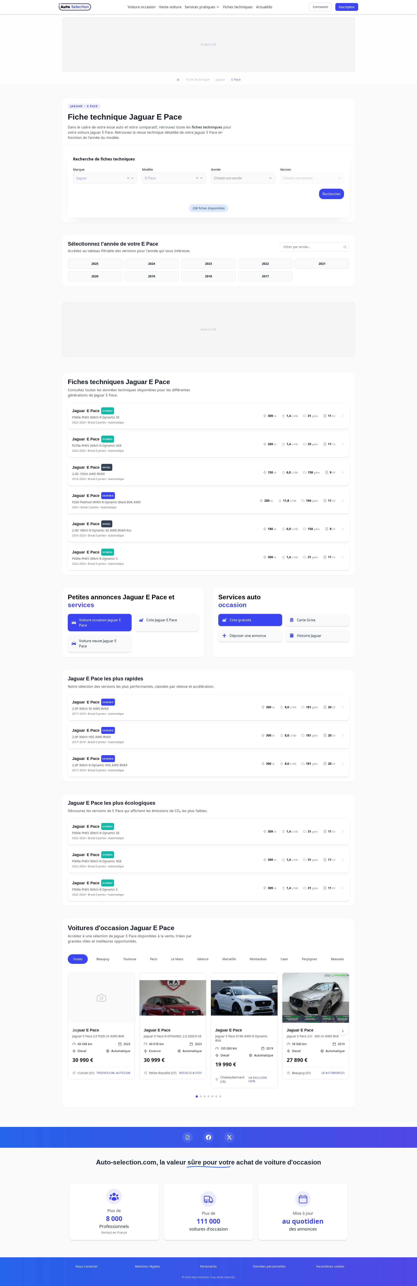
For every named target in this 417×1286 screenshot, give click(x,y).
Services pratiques (200, 7)
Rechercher (332, 194)
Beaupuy (102, 959)
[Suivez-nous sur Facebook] (208, 1137)
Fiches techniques (238, 7)
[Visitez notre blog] (187, 1137)
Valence (202, 959)
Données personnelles (269, 1266)
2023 (208, 263)
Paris (153, 959)
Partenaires (208, 1266)
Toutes (78, 959)
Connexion (320, 7)
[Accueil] (178, 79)
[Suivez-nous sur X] (229, 1137)
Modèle (147, 169)
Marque (78, 169)
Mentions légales (147, 1266)
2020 (94, 276)
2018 (208, 276)
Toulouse (129, 959)
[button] (128, 178)
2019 (151, 276)
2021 (322, 263)
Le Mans (177, 959)
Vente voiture (170, 7)
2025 (94, 263)
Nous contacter (87, 1266)
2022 (265, 263)
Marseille (229, 959)
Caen (284, 959)
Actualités (264, 7)
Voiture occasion (142, 7)
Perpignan (309, 959)
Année (216, 169)
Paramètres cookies (330, 1266)
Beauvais (337, 959)
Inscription (347, 7)
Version (285, 169)
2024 (151, 263)
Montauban (258, 959)
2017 (265, 276)
